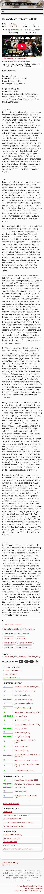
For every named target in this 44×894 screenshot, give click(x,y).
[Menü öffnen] (2, 11)
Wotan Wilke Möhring (24, 647)
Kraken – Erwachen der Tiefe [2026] (25, 741)
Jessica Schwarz (10, 643)
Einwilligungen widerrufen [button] (33, 888)
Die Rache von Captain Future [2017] (25, 796)
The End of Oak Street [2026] (25, 691)
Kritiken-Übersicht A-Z (11, 677)
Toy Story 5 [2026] (21, 728)
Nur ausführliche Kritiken (12, 670)
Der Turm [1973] (20, 787)
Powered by (5, 61)
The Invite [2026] (21, 716)
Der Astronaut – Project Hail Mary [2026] (27, 765)
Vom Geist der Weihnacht (12, 845)
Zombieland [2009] (11, 656)
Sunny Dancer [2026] (22, 695)
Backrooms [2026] (22, 750)
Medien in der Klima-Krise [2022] (26, 780)
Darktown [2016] (21, 791)
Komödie (14, 26)
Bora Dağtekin (16, 624)
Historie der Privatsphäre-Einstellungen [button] (28, 890)
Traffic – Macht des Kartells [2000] (27, 724)
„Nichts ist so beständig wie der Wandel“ (17, 849)
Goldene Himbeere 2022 (12, 819)
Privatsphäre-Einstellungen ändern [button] (30, 886)
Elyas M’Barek (30, 629)
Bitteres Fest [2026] (22, 720)
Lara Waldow (8, 647)
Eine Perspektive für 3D (11, 838)
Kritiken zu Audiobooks (11, 804)
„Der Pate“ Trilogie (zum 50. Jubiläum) (16, 815)
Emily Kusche (8, 633)
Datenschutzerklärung (9, 862)
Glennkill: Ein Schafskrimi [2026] (26, 760)
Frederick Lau (8, 638)
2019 (5, 624)
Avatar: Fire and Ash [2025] (24, 770)
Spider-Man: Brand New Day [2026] (28, 712)
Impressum (5, 865)
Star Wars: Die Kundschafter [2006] (28, 784)
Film (14, 24)
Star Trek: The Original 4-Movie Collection (18, 822)
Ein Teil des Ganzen (10, 842)
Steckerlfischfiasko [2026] (24, 699)
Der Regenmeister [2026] (24, 703)
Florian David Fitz (23, 633)
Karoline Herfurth (25, 643)
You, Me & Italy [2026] (23, 708)
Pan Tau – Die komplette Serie (14, 826)
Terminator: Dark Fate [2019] (29, 656)
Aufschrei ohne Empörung (12, 834)
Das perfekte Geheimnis (12, 629)
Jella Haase (21, 638)
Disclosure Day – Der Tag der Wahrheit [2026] (27, 755)
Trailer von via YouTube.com (14, 58)
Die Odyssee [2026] (22, 746)
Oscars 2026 (7, 812)
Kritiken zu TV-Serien (10, 674)
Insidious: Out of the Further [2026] (27, 687)
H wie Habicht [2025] (22, 732)
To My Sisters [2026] (22, 736)
